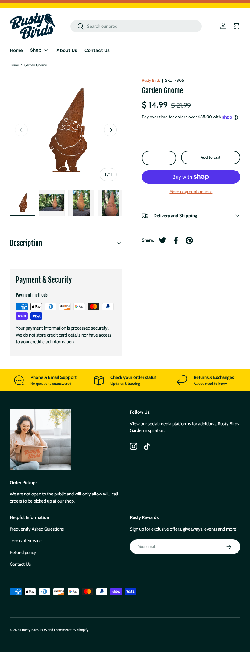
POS (43, 630)
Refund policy (23, 552)
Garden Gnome (35, 65)
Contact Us (97, 50)
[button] (236, 26)
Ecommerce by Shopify (71, 630)
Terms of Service (26, 540)
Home (16, 50)
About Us (66, 50)
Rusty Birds (151, 80)
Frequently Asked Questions (37, 529)
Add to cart (210, 157)
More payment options (190, 191)
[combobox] (136, 26)
